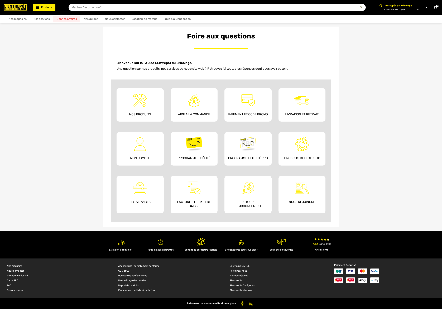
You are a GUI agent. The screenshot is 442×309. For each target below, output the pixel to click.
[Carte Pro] (248, 144)
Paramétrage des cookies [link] (132, 280)
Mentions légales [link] (239, 275)
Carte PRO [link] (12, 280)
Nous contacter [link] (15, 270)
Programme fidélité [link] (17, 275)
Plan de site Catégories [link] (242, 285)
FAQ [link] (9, 285)
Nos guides (91, 19)
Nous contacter (115, 19)
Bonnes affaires (67, 19)
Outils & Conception (178, 19)
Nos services (41, 19)
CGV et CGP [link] (124, 270)
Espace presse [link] (15, 290)
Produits (46, 7)
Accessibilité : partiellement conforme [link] (139, 266)
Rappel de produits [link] (128, 285)
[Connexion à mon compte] (426, 7)
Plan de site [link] (236, 280)
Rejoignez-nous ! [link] (239, 270)
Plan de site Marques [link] (241, 290)
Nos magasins (18, 19)
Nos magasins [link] (14, 266)
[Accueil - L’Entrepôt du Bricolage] (15, 7)
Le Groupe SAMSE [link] (239, 266)
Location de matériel (145, 19)
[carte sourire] (194, 144)
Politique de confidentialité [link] (132, 275)
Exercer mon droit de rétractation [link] (136, 290)
